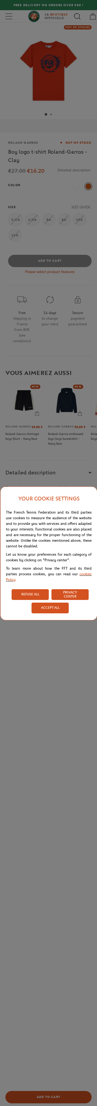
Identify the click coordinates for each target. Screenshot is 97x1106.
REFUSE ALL (30, 594)
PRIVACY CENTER (70, 594)
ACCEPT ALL (50, 608)
